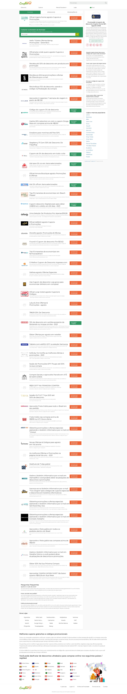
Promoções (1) (72, 12)
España (36, 666)
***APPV (73, 323)
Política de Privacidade (83, 686)
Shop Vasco (89, 139)
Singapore (62, 673)
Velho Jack (39, 617)
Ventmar (75, 617)
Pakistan (49, 673)
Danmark (62, 666)
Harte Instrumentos (39, 620)
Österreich (50, 676)
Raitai (51, 623)
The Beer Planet (91, 145)
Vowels (63, 620)
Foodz (88, 156)
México (24, 673)
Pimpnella (27, 626)
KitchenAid (89, 134)
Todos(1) (30, 12)
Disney (51, 626)
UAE (23, 679)
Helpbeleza (63, 617)
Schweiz (62, 676)
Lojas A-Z (93, 161)
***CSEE (73, 110)
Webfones (89, 154)
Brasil (61, 663)
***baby (73, 185)
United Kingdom (26, 669)
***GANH (73, 154)
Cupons (41, 7)
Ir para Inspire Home (96, 40)
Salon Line (89, 121)
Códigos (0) (51, 12)
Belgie (49, 663)
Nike (87, 119)
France (74, 666)
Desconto (23, 7)
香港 (61, 679)
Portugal (36, 679)
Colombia (24, 666)
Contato (105, 686)
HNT (75, 620)
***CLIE (73, 122)
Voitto (88, 141)
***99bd (73, 205)
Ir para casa (87, 161)
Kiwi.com (88, 130)
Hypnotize (27, 617)
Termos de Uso (96, 686)
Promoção (74, 18)
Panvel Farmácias (91, 143)
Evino (87, 123)
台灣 (48, 679)
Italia (73, 669)
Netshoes (89, 117)
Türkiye (24, 676)
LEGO (88, 115)
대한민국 (49, 669)
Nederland (37, 673)
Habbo (75, 623)
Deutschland (50, 666)
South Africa (37, 676)
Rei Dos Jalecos (63, 623)
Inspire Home (100, 161)
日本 (35, 669)
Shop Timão (89, 137)
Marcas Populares (61, 7)
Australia (36, 663)
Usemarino (51, 620)
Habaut (88, 152)
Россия (74, 673)
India (61, 669)
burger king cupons (39, 623)
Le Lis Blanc (89, 150)
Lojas (75, 7)
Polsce (74, 679)
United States (25, 663)
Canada (74, 663)
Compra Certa (90, 132)
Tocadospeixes (39, 626)
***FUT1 (73, 164)
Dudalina (89, 148)
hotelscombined (51, 617)
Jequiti (88, 126)
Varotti (27, 623)
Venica (27, 620)
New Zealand (76, 676)
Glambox (89, 128)
